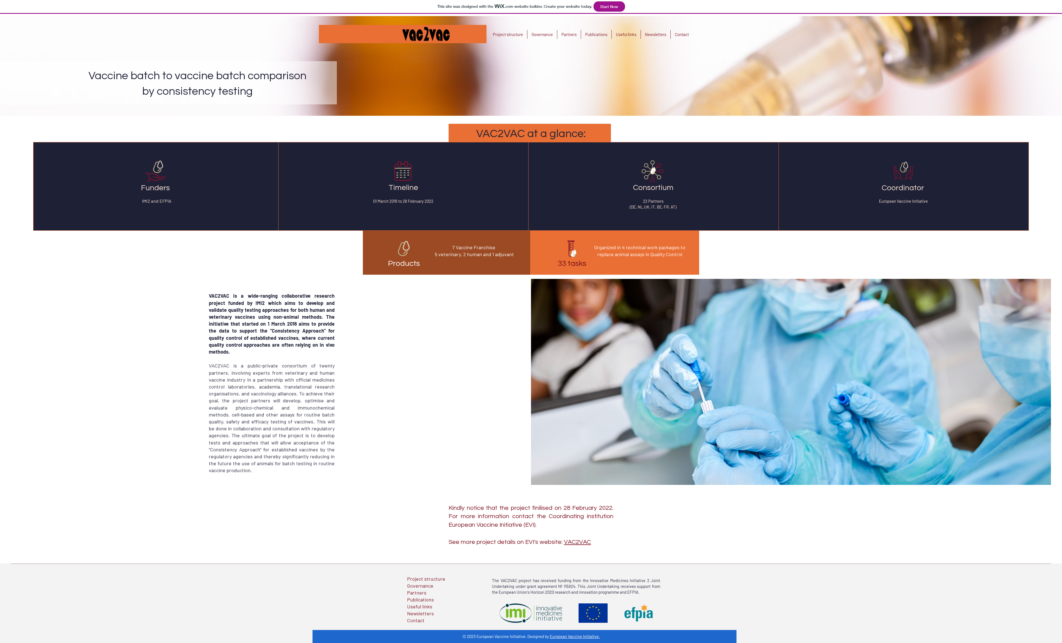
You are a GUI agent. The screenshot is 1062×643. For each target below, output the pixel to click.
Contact (416, 620)
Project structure (426, 579)
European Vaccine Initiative (574, 636)
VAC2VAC (577, 542)
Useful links (419, 606)
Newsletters (420, 613)
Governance (420, 586)
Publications (420, 599)
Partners (416, 593)
